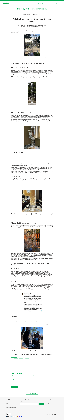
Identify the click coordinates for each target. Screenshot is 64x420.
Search (7, 402)
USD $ (8, 414)
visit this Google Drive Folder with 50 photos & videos (31, 26)
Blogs (7, 403)
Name (12, 375)
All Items (7, 404)
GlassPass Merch (55, 416)
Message (12, 379)
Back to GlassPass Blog (32, 393)
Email (33, 375)
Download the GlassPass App (11, 407)
